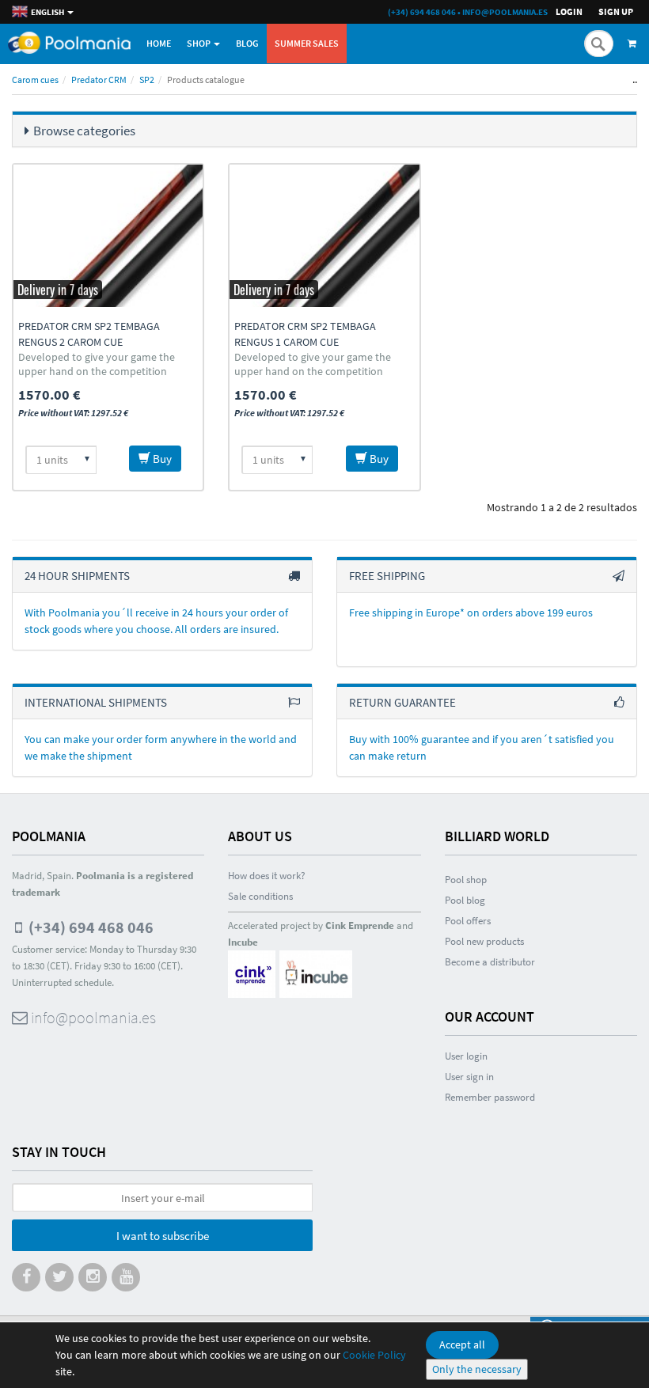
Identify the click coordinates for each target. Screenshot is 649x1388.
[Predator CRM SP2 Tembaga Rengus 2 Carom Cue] (108, 236)
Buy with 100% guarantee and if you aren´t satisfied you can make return (481, 747)
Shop (199, 43)
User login (466, 1056)
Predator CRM (99, 79)
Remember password (490, 1097)
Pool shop (466, 879)
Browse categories (84, 130)
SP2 (146, 79)
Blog (247, 43)
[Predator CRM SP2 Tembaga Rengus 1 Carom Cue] (324, 236)
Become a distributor (490, 962)
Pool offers (468, 920)
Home (158, 43)
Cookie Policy (374, 1355)
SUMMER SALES (307, 43)
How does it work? (267, 875)
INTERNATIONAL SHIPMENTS (96, 702)
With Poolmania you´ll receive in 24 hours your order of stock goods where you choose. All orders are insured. (156, 620)
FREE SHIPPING (387, 575)
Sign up (615, 11)
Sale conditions (260, 896)
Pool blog (465, 900)
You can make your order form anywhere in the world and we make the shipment (161, 747)
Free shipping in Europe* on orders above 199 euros (471, 612)
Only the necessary (477, 1369)
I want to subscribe (162, 1235)
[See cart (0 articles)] (634, 43)
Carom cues (35, 79)
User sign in (469, 1076)
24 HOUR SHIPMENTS (77, 575)
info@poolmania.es (505, 11)
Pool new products (484, 941)
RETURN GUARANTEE (402, 702)
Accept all (462, 1344)
